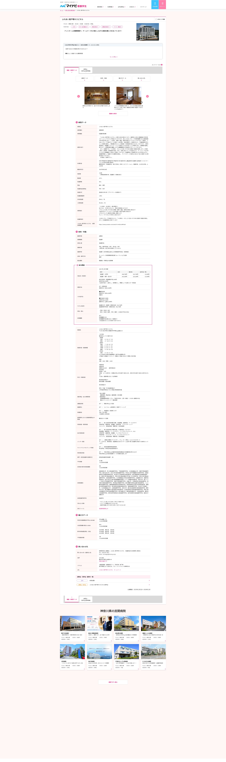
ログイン (162, 6)
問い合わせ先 (141, 78)
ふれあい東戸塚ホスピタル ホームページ (110, 570)
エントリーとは (156, 65)
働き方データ (122, 78)
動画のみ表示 (113, 113)
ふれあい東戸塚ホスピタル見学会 (93, 585)
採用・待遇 (103, 78)
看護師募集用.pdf (103, 508)
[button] (78, 96)
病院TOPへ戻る (113, 682)
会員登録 (155, 6)
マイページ (143, 7)
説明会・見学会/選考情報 (85, 70)
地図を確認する (103, 561)
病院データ (84, 78)
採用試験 (88, 580)
